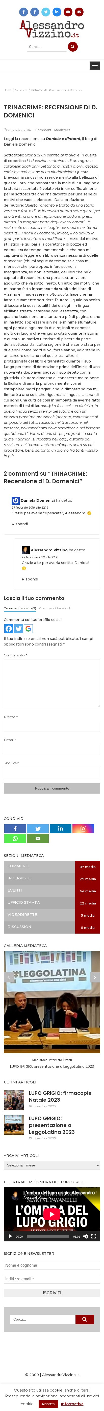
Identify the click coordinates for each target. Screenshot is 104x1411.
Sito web (11, 763)
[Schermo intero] (93, 1236)
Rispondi (20, 524)
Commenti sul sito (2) (20, 608)
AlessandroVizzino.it (60, 1375)
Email (10, 740)
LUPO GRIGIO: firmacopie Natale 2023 (60, 1096)
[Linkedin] (60, 828)
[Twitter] (38, 828)
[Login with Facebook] (8, 628)
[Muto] (85, 1236)
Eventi (67, 1060)
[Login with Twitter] (18, 628)
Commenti (43, 130)
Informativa (72, 1403)
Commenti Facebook (55, 608)
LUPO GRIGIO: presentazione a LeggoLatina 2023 (52, 1066)
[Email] (38, 838)
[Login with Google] (28, 628)
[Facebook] (15, 828)
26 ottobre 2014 (19, 130)
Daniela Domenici (38, 500)
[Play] (10, 1236)
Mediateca (62, 130)
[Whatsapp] (15, 838)
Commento (15, 655)
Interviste (55, 1060)
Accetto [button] (48, 1404)
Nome (11, 717)
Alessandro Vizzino (49, 550)
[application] (52, 1214)
